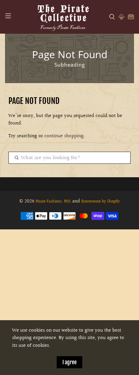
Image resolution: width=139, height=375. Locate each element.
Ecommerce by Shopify (100, 201)
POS (67, 201)
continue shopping (64, 136)
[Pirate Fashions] (63, 17)
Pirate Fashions (49, 201)
